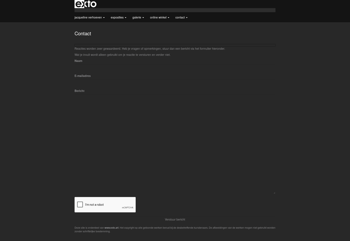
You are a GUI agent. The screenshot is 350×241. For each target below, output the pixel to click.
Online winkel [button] (158, 17)
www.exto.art (111, 227)
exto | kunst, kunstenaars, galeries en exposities (86, 4)
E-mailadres (83, 76)
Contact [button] (180, 17)
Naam (78, 61)
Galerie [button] (137, 17)
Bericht (79, 91)
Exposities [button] (117, 17)
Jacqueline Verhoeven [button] (89, 17)
